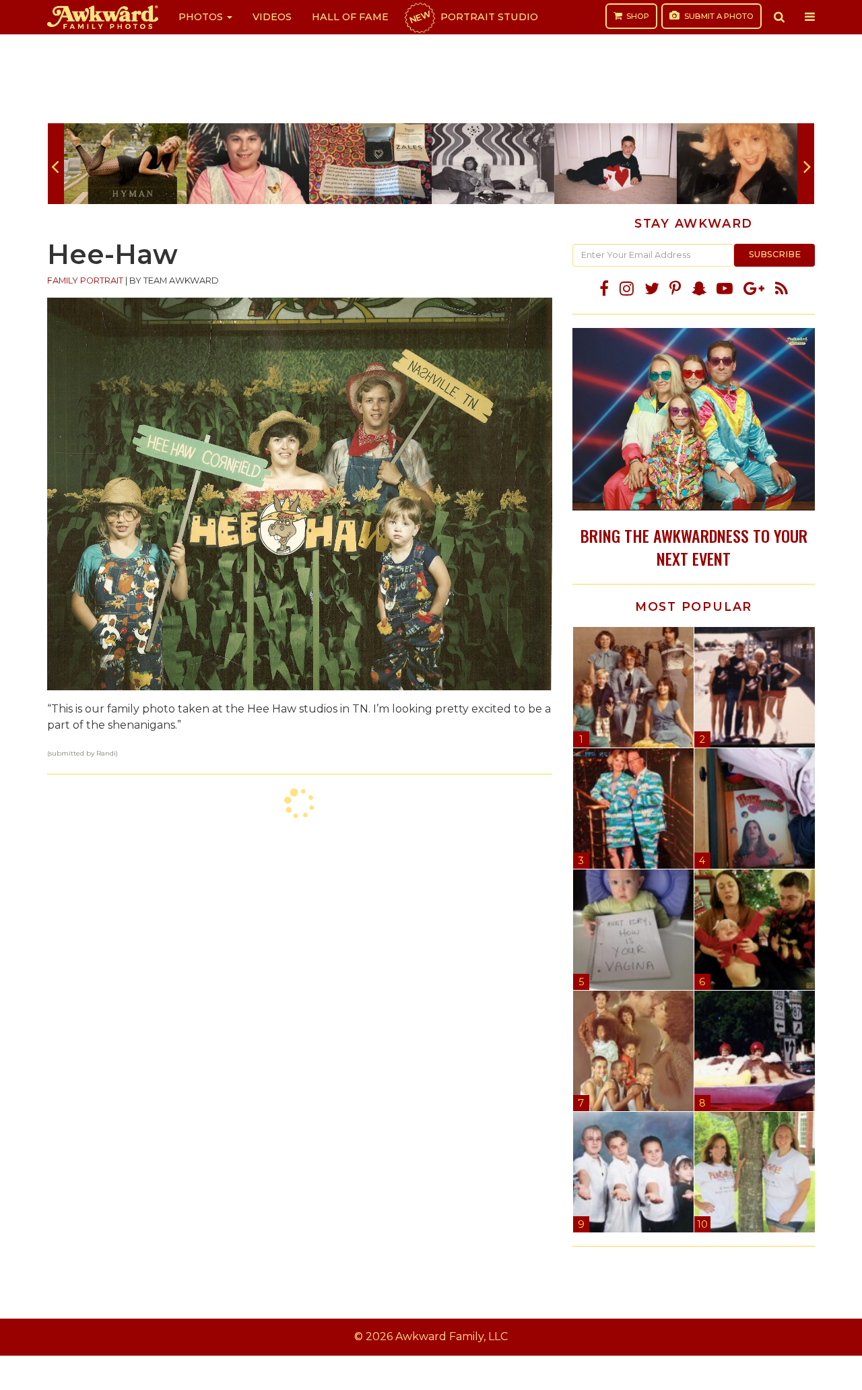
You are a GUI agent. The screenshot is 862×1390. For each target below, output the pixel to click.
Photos (202, 17)
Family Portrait (85, 280)
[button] (779, 17)
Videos (272, 17)
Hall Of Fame (350, 17)
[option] (125, 163)
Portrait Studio (472, 17)
